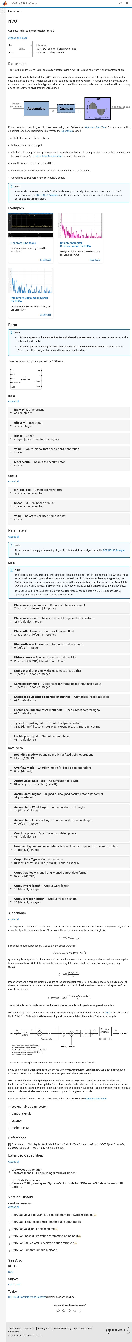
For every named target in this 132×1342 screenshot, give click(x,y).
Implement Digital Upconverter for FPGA (29, 299)
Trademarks (29, 1328)
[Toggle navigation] (14, 11)
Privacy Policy (44, 1328)
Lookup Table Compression (47, 156)
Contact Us (13, 1331)
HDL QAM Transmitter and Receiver (27, 1297)
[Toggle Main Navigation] (127, 3)
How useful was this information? (69, 1305)
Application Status (83, 1328)
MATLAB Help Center (24, 3)
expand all (13, 401)
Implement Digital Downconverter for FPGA (75, 244)
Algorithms (67, 130)
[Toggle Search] (121, 3)
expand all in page (17, 38)
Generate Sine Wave (95, 127)
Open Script (45, 260)
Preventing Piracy (62, 1328)
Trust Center (14, 1328)
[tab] (69, 412)
